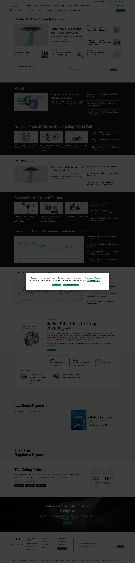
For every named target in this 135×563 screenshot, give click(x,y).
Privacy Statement (93, 280)
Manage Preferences (70, 284)
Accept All (56, 284)
